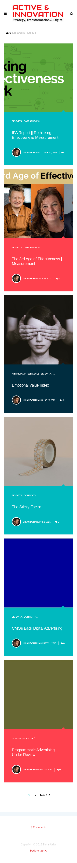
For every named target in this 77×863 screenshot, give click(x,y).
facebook (39, 827)
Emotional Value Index (30, 385)
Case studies (31, 121)
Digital (28, 738)
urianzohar (30, 152)
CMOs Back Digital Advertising (37, 628)
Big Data (17, 121)
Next (43, 794)
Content (29, 495)
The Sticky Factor (26, 507)
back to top (37, 850)
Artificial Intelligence (25, 373)
